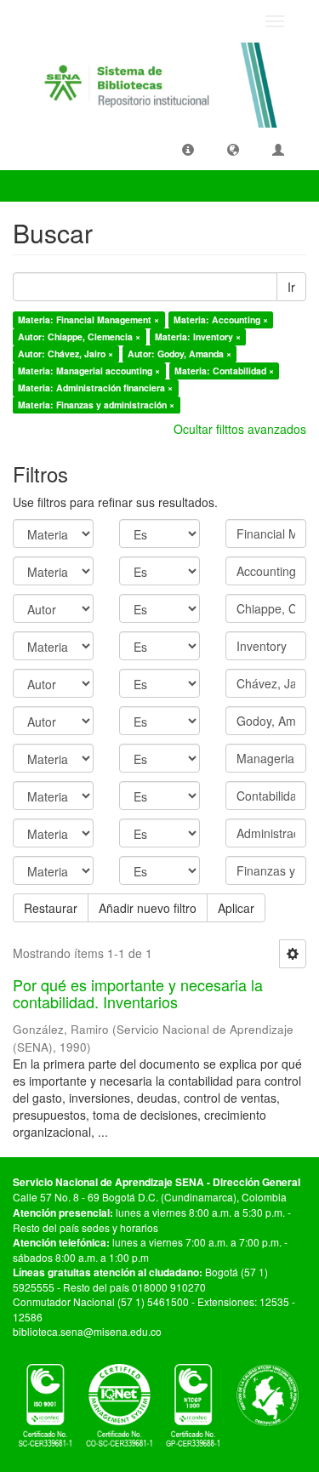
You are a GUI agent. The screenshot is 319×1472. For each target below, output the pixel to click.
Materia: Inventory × (198, 336)
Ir (291, 286)
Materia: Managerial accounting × (89, 370)
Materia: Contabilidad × (224, 370)
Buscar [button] (46, 185)
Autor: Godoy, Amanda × (179, 353)
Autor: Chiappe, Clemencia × (79, 336)
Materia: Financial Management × (88, 319)
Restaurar (50, 907)
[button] (188, 148)
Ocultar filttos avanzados (240, 428)
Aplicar (236, 907)
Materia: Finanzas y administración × (96, 404)
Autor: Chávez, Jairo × (65, 353)
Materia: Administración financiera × (95, 387)
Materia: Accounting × (221, 319)
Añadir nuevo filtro (148, 907)
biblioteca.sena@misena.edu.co (87, 1331)
